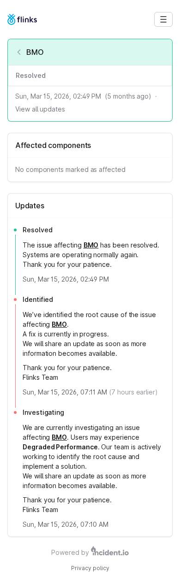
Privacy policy (90, 568)
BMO (91, 245)
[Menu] (163, 19)
